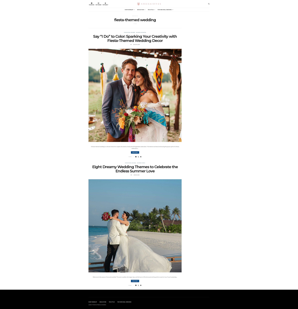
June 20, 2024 (136, 174)
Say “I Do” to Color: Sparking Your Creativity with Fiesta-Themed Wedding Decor (135, 38)
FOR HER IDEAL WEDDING (165, 9)
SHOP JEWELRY (129, 9)
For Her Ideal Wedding (129, 32)
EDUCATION (140, 9)
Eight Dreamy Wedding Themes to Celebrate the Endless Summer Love (135, 169)
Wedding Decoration (141, 32)
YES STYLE (151, 9)
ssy (131, 44)
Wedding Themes (141, 162)
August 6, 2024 (136, 44)
